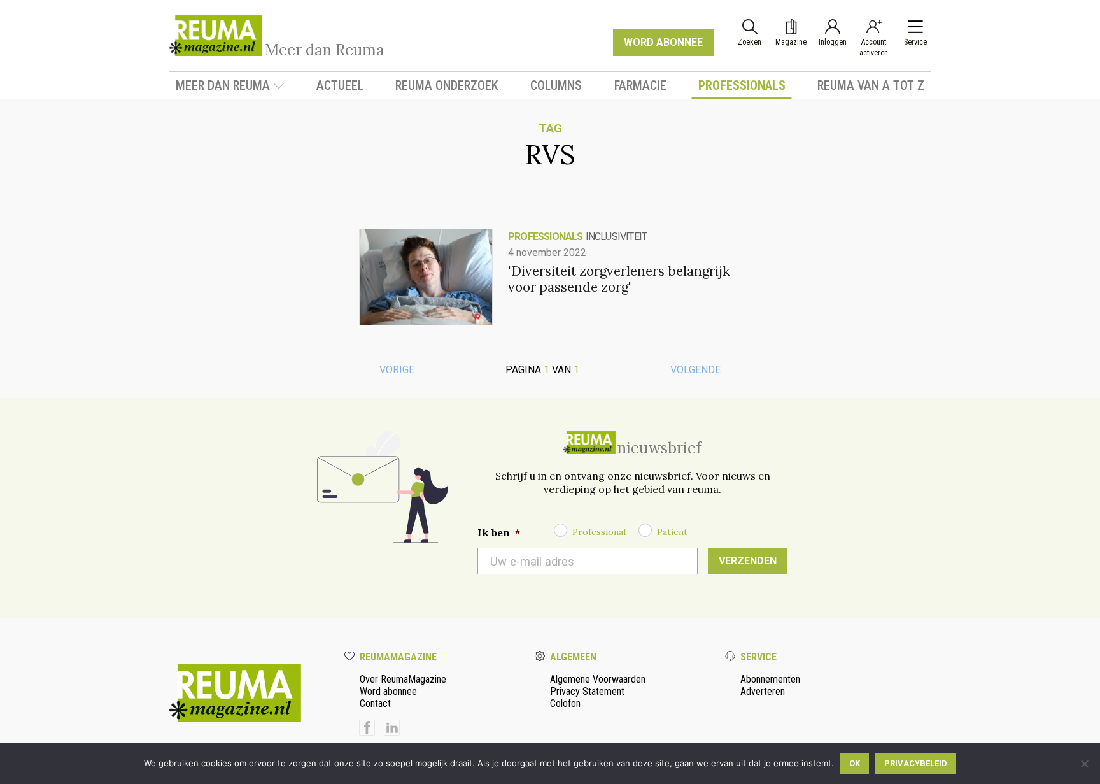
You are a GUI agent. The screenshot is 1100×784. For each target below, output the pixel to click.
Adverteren (762, 691)
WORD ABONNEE (663, 42)
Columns (556, 85)
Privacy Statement (587, 691)
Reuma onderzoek (446, 85)
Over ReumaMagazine (403, 679)
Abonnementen (770, 679)
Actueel (339, 85)
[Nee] (1084, 763)
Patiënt (672, 532)
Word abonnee (388, 691)
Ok (854, 763)
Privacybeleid (915, 763)
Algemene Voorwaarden (597, 679)
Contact (375, 703)
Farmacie (640, 85)
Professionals (742, 85)
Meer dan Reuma (223, 85)
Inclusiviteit (616, 237)
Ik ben (498, 532)
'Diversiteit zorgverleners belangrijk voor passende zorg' (619, 279)
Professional (599, 532)
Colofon (565, 703)
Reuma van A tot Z (870, 85)
